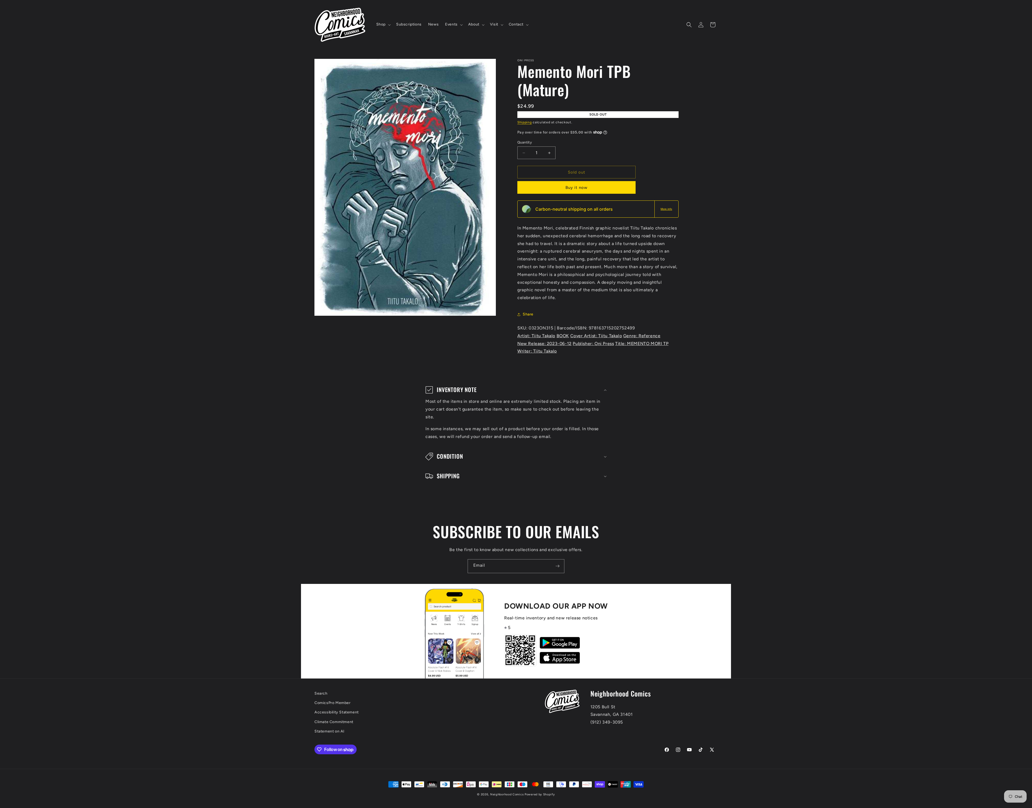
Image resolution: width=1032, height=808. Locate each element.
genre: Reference (642, 335)
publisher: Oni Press (593, 343)
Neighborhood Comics (507, 794)
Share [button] (528, 314)
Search (321, 693)
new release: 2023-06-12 (544, 343)
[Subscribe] (557, 566)
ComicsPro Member (332, 703)
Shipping (524, 122)
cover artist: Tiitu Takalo (596, 335)
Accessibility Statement (336, 712)
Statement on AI (329, 731)
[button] (383, 24)
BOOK (563, 335)
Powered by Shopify (540, 794)
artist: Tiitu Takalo (536, 335)
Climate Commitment (333, 722)
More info (666, 208)
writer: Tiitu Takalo (537, 351)
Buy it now (576, 187)
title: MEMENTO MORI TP (641, 343)
